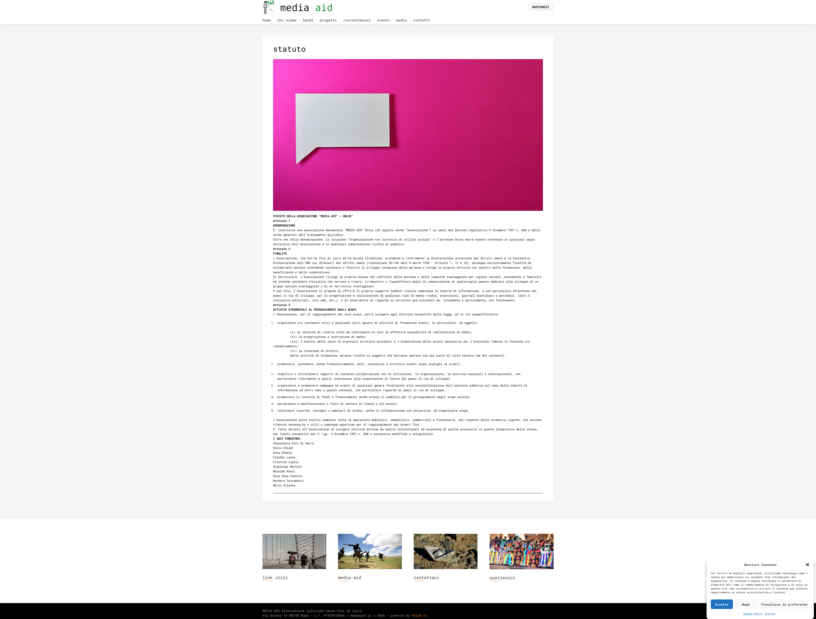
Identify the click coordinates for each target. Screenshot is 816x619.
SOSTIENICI (540, 7)
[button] (807, 564)
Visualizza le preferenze (784, 604)
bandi (308, 20)
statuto (770, 613)
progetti (328, 20)
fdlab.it (419, 615)
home (266, 20)
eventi (383, 20)
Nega (746, 604)
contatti (421, 20)
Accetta (721, 604)
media (401, 20)
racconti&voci (357, 20)
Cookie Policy (753, 613)
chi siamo (286, 20)
